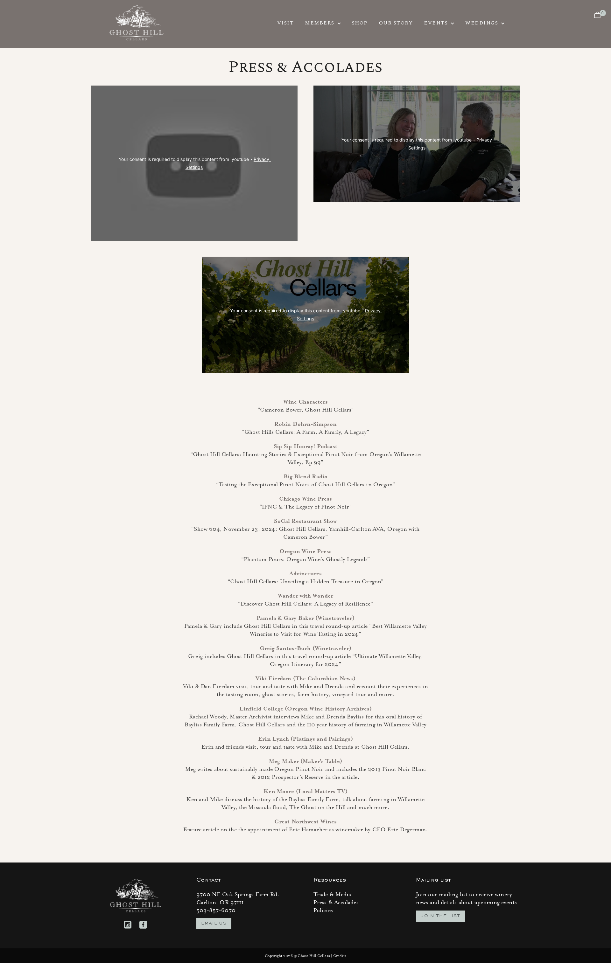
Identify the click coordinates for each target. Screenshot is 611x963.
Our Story (396, 23)
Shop (360, 23)
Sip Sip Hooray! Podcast (305, 446)
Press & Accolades (336, 902)
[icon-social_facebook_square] (143, 925)
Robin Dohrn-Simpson (305, 424)
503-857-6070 (215, 910)
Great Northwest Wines (305, 822)
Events (436, 23)
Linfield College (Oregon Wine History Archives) (305, 709)
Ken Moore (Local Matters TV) (305, 791)
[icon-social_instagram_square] (129, 925)
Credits (339, 956)
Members (319, 23)
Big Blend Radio (306, 477)
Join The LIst (440, 916)
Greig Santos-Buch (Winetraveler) (305, 648)
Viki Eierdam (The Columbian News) (305, 678)
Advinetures (305, 574)
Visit (285, 23)
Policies (323, 910)
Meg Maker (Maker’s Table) (305, 761)
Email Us (214, 923)
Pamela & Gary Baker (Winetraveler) (305, 618)
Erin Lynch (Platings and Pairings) (305, 739)
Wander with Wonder (305, 596)
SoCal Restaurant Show (305, 521)
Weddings (481, 23)
